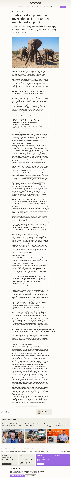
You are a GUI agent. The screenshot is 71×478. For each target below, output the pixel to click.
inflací (15, 194)
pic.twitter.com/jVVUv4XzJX (21, 283)
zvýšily (19, 267)
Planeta (17, 406)
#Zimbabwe (26, 276)
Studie (13, 265)
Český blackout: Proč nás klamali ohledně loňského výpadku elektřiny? (12, 424)
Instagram (26, 448)
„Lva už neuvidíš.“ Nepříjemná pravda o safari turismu (35, 424)
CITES (17, 153)
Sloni (20, 406)
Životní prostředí (34, 406)
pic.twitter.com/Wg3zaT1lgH (21, 124)
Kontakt (12, 451)
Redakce (7, 451)
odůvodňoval (44, 240)
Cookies (46, 451)
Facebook (3, 412)
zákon (37, 145)
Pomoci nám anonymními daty (17, 475)
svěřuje (45, 101)
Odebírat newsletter (6, 463)
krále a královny (16, 299)
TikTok (37, 448)
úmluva (39, 379)
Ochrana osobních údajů (39, 451)
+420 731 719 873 (25, 462)
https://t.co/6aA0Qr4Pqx (33, 281)
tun (13, 211)
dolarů (39, 304)
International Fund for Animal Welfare (24, 315)
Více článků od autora (46, 412)
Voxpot (2, 451)
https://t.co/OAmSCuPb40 (20, 227)
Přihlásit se (57, 463)
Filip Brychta (21, 35)
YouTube (42, 448)
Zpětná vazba (67, 451)
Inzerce (19, 451)
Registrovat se (40, 463)
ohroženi (17, 402)
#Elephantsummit (21, 115)
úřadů (40, 86)
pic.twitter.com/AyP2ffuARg (36, 227)
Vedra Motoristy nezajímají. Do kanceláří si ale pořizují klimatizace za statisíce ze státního (57, 425)
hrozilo (46, 358)
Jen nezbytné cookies (30, 475)
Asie (30, 406)
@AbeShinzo (19, 224)
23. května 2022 (26, 127)
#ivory (43, 224)
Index (25, 268)
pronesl (28, 214)
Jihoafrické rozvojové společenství (33, 177)
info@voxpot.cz (24, 463)
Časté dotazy (29, 451)
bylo (33, 98)
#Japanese (26, 224)
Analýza (14, 11)
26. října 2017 (43, 229)
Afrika (27, 406)
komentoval (41, 182)
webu (36, 72)
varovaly (17, 338)
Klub (63, 6)
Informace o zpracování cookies (31, 472)
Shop (16, 451)
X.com (47, 130)
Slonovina (24, 406)
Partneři (24, 451)
